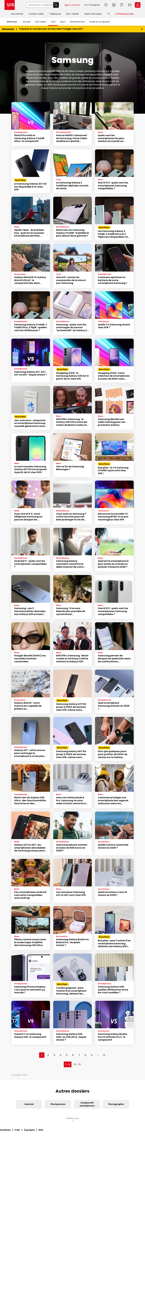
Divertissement (77, 21)
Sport (62, 21)
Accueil (26, 21)
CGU (17, 1130)
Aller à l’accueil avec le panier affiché (122, 5)
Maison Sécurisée (93, 13)
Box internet (17, 13)
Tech (53, 21)
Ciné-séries (40, 21)
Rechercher (56, 5)
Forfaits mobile (36, 13)
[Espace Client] (137, 5)
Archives (5, 1130)
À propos (29, 1130)
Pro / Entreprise (92, 5)
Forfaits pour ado (124, 13)
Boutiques (114, 5)
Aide (106, 5)
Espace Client (138, 5)
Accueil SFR (10, 5)
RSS (41, 1130)
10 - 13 (77, 1064)
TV (108, 13)
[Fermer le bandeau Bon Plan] (142, 29)
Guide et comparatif (99, 21)
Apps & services (72, 5)
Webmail (130, 5)
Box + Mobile (73, 13)
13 (104, 1055)
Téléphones (55, 13)
